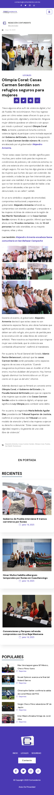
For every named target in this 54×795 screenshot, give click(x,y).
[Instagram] (30, 6)
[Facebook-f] (16, 771)
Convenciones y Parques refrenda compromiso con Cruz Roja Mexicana (23, 633)
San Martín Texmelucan (13, 446)
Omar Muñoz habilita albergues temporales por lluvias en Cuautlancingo (25, 576)
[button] (16, 100)
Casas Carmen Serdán (26, 444)
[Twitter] (25, 6)
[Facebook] (21, 6)
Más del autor (13, 25)
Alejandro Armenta (11, 444)
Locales (27, 75)
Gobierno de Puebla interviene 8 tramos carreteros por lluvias (25, 520)
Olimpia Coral (39, 444)
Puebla (47, 444)
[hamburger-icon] (49, 12)
